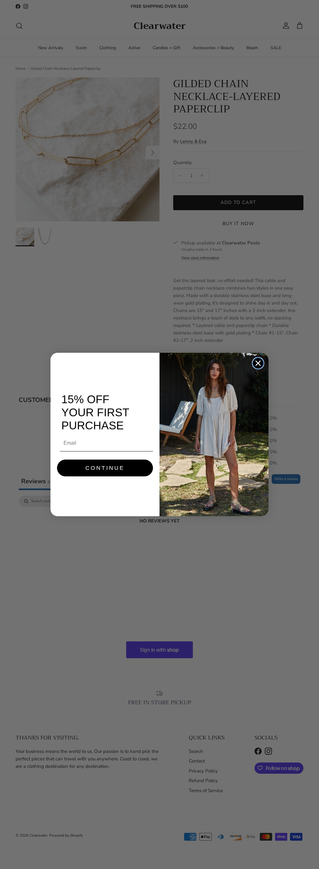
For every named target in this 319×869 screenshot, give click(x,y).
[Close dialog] (258, 363)
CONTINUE (105, 468)
